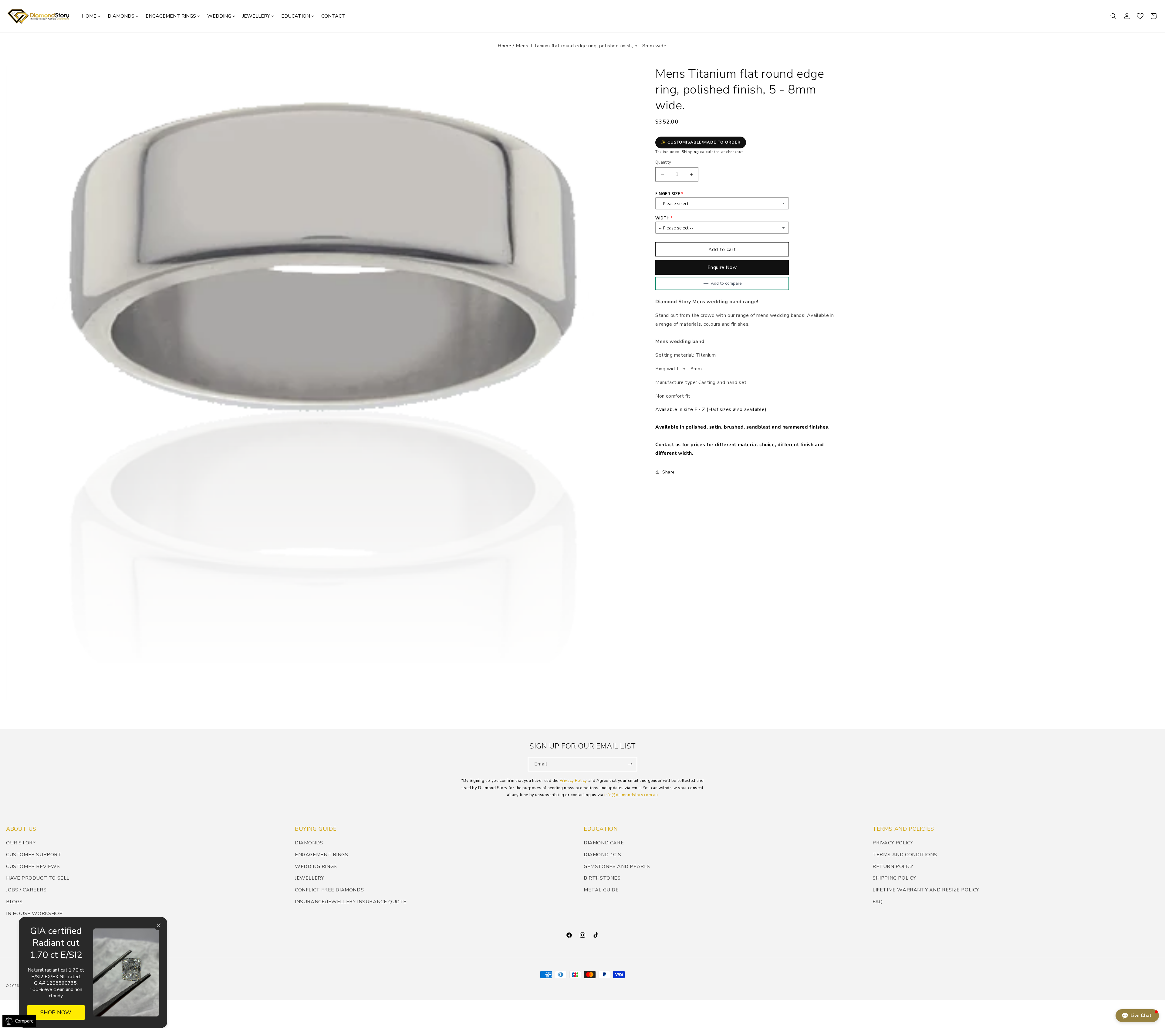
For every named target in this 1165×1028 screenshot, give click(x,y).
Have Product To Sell (37, 878)
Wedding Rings (316, 866)
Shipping (690, 152)
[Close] (159, 925)
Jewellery (309, 878)
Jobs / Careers (26, 890)
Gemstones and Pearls (617, 866)
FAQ (878, 901)
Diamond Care (604, 843)
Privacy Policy (574, 780)
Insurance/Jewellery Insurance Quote (351, 901)
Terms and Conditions (905, 854)
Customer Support (34, 854)
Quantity (663, 162)
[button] (1113, 16)
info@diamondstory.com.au (631, 795)
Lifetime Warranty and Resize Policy (926, 890)
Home (504, 45)
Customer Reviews (33, 866)
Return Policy (893, 866)
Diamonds (309, 843)
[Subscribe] (630, 764)
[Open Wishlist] (1140, 16)
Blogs (14, 901)
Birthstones (602, 878)
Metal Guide (601, 890)
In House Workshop (34, 913)
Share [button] (668, 472)
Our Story (20, 843)
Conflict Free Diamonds (329, 890)
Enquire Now (722, 267)
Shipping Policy (894, 878)
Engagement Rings (321, 854)
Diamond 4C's (602, 854)
